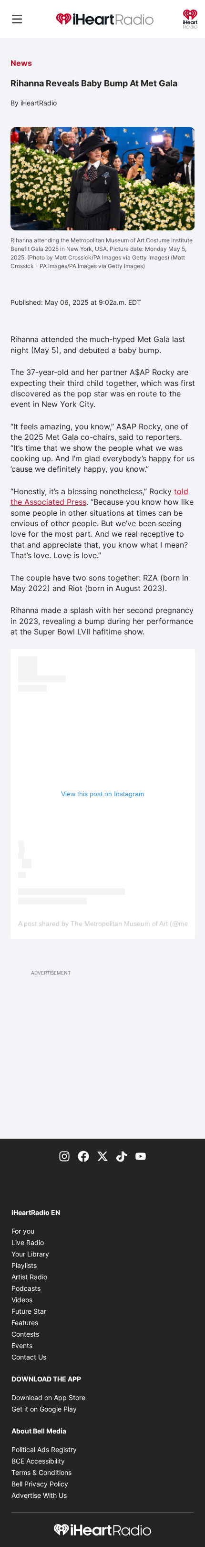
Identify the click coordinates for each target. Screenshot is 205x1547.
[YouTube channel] (140, 1156)
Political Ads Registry (44, 1449)
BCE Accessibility (38, 1461)
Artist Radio (29, 1277)
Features (24, 1323)
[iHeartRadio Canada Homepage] (105, 19)
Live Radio (27, 1242)
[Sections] (17, 19)
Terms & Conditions (41, 1472)
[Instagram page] (64, 1156)
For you (22, 1231)
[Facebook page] (83, 1156)
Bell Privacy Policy (39, 1484)
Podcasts (26, 1288)
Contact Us (28, 1357)
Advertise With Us (39, 1495)
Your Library (30, 1254)
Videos (21, 1300)
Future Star (28, 1311)
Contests (25, 1334)
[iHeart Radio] (190, 18)
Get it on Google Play (44, 1409)
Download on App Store (48, 1397)
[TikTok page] (121, 1156)
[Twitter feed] (102, 1156)
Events (21, 1345)
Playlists (24, 1265)
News (21, 63)
